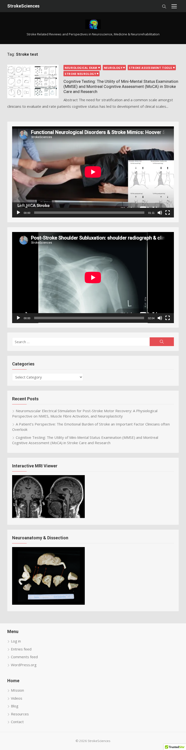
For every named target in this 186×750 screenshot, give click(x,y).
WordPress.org (24, 664)
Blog (14, 706)
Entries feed (21, 649)
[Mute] (159, 212)
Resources (20, 713)
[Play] (18, 212)
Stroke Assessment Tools (150, 68)
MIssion (17, 690)
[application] (93, 171)
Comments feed (24, 656)
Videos (16, 698)
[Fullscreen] (167, 212)
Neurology (113, 68)
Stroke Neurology (80, 74)
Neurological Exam (81, 68)
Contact (17, 721)
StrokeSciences (23, 5)
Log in (16, 641)
